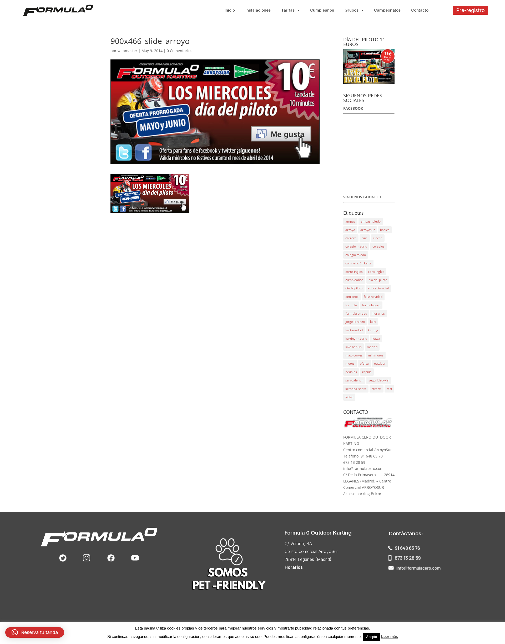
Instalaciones (258, 10)
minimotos (375, 355)
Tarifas (288, 10)
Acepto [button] (371, 637)
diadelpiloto (353, 288)
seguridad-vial (378, 380)
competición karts (358, 263)
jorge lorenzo (355, 321)
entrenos (351, 296)
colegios (378, 246)
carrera (350, 238)
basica (385, 230)
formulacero (371, 305)
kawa (376, 338)
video (349, 397)
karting (373, 330)
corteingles (376, 271)
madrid (372, 347)
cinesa (377, 238)
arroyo (350, 230)
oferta (364, 363)
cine (365, 238)
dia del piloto (377, 280)
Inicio (230, 10)
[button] (470, 10)
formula (351, 305)
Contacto (419, 10)
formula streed (356, 313)
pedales (351, 372)
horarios (378, 313)
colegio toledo (355, 255)
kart (373, 321)
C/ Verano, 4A (298, 543)
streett (376, 388)
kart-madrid (354, 330)
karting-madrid (356, 338)
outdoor (380, 363)
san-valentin (354, 380)
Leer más (389, 636)
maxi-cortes (354, 355)
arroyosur (367, 230)
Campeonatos (387, 10)
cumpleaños (354, 280)
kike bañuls (353, 347)
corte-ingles (354, 271)
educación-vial (378, 288)
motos (350, 363)
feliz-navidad (373, 296)
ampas (350, 221)
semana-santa (355, 388)
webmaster (127, 50)
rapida (367, 372)
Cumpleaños (322, 10)
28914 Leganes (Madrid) (308, 559)
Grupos (351, 10)
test (389, 388)
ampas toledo (371, 221)
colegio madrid (356, 246)
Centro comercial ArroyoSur (311, 551)
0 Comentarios (179, 50)
